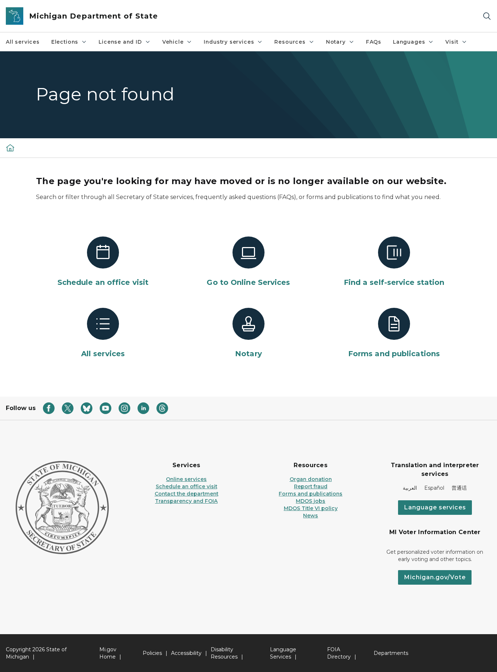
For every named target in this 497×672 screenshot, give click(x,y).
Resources (289, 42)
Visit (451, 42)
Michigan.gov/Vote (435, 577)
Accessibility (186, 653)
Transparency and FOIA (186, 501)
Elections (64, 42)
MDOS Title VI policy (311, 508)
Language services (435, 507)
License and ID (120, 42)
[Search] (486, 16)
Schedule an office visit (186, 486)
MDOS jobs (310, 501)
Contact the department (186, 493)
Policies (152, 653)
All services (23, 42)
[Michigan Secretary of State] (10, 147)
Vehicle (173, 42)
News (310, 515)
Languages (409, 42)
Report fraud (310, 486)
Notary (336, 42)
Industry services (229, 42)
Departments (391, 653)
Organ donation (311, 479)
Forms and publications (310, 493)
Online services (186, 479)
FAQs (373, 42)
